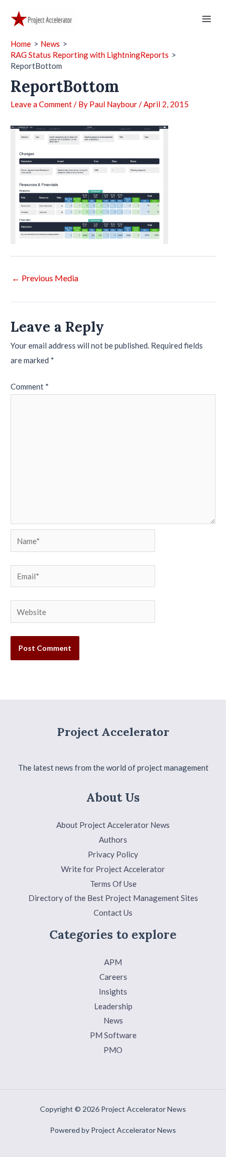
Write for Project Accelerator (113, 869)
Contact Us (113, 912)
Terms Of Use (113, 883)
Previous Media (45, 278)
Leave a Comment (41, 104)
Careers (113, 976)
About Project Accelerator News (113, 825)
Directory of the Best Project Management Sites (113, 898)
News (113, 1020)
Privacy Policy (113, 854)
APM (113, 962)
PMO (113, 1049)
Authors (113, 839)
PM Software (113, 1035)
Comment (30, 386)
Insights (113, 991)
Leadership (113, 1006)
